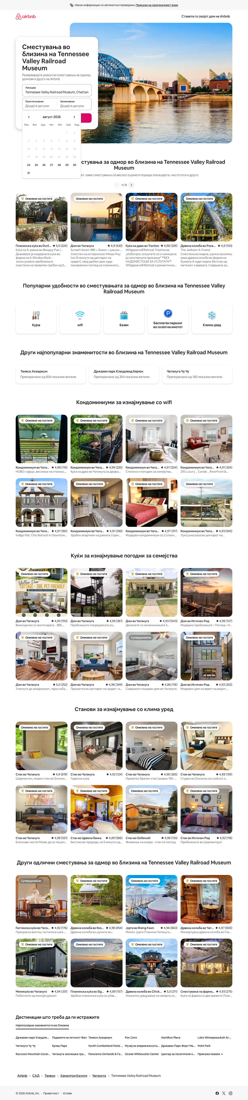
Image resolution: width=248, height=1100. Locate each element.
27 (51, 165)
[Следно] (131, 185)
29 (66, 165)
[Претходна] (117, 185)
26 (43, 165)
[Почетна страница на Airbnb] (26, 16)
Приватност (51, 1093)
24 (28, 165)
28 (59, 165)
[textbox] (39, 105)
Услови (67, 1093)
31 (28, 173)
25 (36, 165)
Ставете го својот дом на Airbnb (206, 16)
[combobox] (56, 92)
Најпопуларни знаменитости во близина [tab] (42, 1025)
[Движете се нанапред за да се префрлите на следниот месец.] (74, 117)
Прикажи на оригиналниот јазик (157, 5)
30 (74, 165)
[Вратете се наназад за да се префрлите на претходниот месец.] (29, 117)
